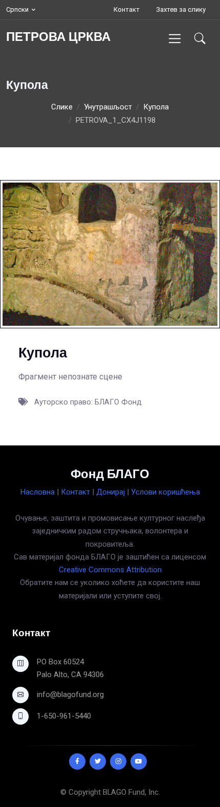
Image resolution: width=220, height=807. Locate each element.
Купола (156, 106)
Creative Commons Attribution (110, 569)
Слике (62, 106)
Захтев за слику (181, 9)
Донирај (110, 492)
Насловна (37, 492)
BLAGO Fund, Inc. (131, 792)
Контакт (127, 9)
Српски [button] (17, 9)
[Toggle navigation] (174, 38)
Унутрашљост (108, 106)
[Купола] (110, 253)
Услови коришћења (165, 492)
